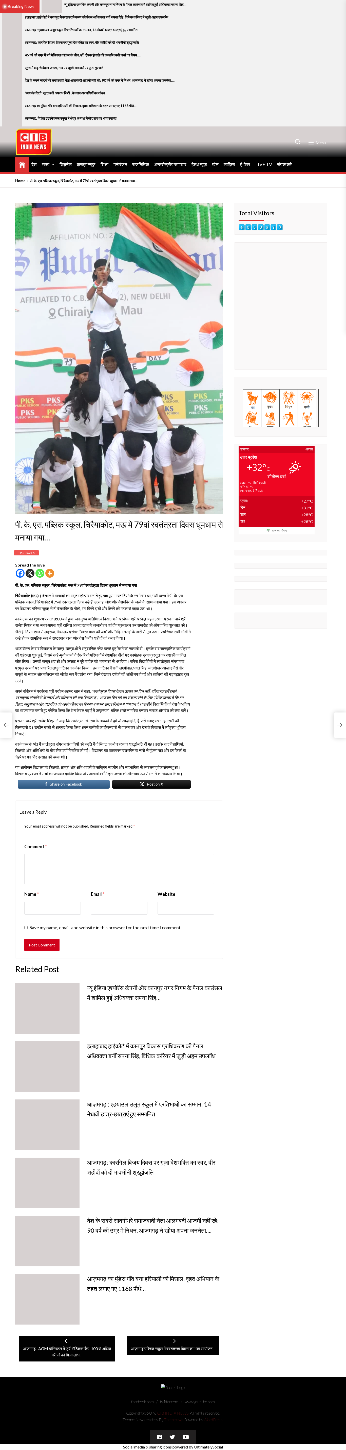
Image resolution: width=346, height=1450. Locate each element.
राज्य (45, 164)
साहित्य (229, 164)
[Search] (297, 142)
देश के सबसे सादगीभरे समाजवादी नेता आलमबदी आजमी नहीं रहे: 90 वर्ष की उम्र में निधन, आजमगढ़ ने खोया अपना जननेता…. (100, 80)
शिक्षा (104, 164)
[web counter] (261, 227)
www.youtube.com (200, 1401)
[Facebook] (20, 573)
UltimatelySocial (208, 1446)
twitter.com (169, 1401)
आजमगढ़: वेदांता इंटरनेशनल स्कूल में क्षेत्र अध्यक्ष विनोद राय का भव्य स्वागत (71, 118)
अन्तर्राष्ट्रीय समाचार (170, 164)
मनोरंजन (120, 164)
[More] (49, 573)
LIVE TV (263, 164)
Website (166, 894)
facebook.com (142, 1401)
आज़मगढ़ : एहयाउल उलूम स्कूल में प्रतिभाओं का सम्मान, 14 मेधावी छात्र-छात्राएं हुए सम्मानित (81, 30)
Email (97, 894)
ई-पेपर (245, 164)
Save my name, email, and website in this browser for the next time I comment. (106, 927)
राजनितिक (140, 164)
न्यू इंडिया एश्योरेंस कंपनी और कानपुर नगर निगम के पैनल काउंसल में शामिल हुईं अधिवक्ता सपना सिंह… (125, 5)
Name (31, 894)
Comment (35, 846)
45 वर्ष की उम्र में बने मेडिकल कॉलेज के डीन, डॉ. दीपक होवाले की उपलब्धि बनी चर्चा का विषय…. (83, 55)
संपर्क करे (284, 164)
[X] (30, 573)
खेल (215, 164)
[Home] (22, 163)
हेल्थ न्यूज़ (199, 164)
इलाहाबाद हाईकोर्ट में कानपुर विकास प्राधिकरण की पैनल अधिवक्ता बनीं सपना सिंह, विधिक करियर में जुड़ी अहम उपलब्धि (96, 17)
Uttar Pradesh (26, 552)
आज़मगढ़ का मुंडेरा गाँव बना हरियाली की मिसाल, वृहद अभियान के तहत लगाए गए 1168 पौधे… (81, 106)
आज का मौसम (279, 530)
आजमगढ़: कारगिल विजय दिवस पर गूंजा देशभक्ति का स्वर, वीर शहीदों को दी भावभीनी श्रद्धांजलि (82, 42)
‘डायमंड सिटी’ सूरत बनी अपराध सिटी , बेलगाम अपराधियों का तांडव (65, 93)
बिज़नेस (66, 164)
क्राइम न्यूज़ (86, 164)
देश (34, 164)
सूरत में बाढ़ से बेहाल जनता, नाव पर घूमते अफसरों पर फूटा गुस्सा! (64, 68)
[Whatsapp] (39, 573)
